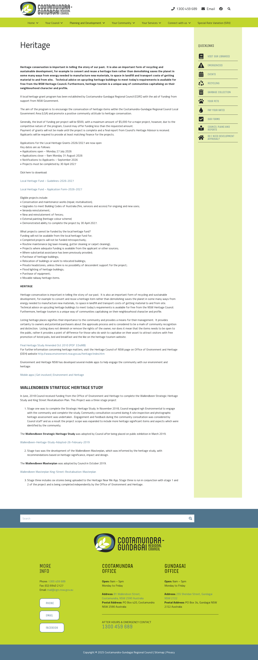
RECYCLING (213, 83)
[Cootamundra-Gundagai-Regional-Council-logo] (129, 542)
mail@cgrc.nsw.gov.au (60, 590)
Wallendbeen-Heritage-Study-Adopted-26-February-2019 (55, 442)
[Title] (46, 9)
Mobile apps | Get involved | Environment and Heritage (52, 375)
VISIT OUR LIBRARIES (219, 56)
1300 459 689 (56, 581)
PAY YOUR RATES (216, 110)
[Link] (221, 8)
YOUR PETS (213, 101)
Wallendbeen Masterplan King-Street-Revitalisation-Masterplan (58, 472)
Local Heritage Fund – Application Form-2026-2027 (51, 189)
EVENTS (212, 74)
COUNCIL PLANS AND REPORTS (219, 128)
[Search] (190, 518)
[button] (229, 8)
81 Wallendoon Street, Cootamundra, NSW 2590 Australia (123, 596)
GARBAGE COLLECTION (219, 92)
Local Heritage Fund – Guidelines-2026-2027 (47, 181)
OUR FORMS (214, 119)
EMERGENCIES (215, 65)
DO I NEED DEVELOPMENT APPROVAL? (221, 137)
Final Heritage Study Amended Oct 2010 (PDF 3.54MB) (53, 345)
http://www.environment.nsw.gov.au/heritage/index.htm (71, 354)
